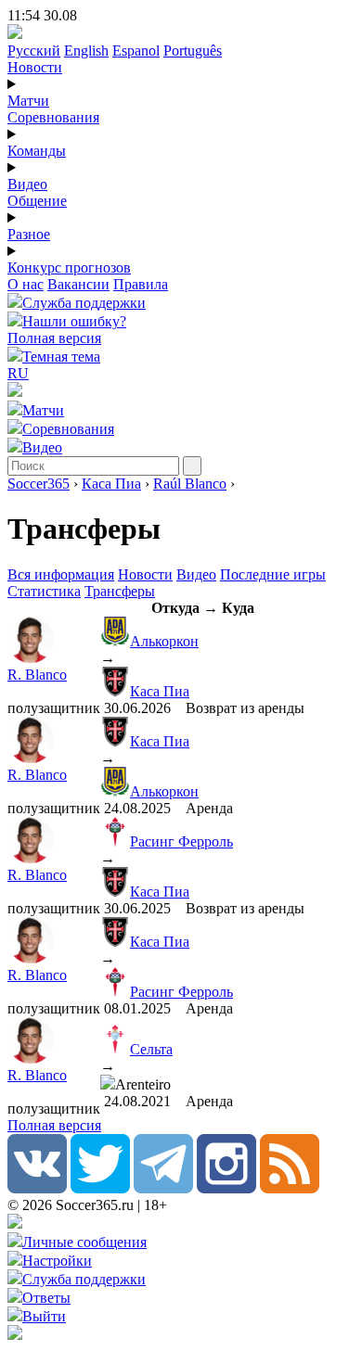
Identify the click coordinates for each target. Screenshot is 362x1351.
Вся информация (60, 574)
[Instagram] (226, 1188)
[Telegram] (163, 1188)
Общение (37, 201)
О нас (25, 284)
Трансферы (119, 591)
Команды (36, 151)
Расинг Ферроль (181, 841)
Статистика (44, 591)
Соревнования (53, 117)
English (86, 50)
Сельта (151, 1049)
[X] (100, 1188)
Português (192, 50)
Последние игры (273, 574)
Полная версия (54, 338)
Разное (28, 234)
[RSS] (289, 1188)
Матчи (28, 100)
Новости (34, 67)
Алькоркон (164, 641)
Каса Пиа (111, 483)
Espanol (136, 50)
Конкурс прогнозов (69, 267)
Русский (33, 50)
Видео (27, 184)
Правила (140, 284)
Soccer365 (38, 483)
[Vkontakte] (37, 1188)
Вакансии (78, 284)
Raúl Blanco (189, 483)
